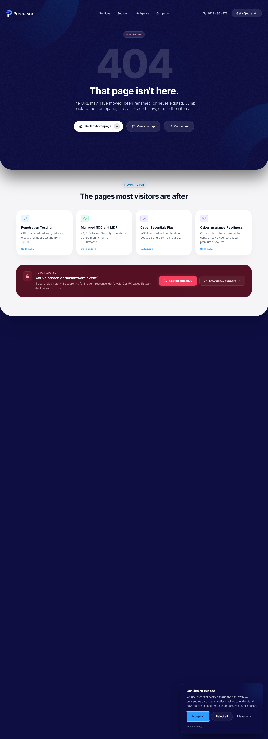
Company (162, 13)
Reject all (222, 716)
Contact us (181, 126)
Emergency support (222, 280)
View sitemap (146, 126)
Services (104, 13)
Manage (242, 716)
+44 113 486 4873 (180, 280)
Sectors (123, 13)
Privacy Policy (194, 726)
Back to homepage (98, 126)
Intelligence (142, 13)
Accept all (197, 716)
